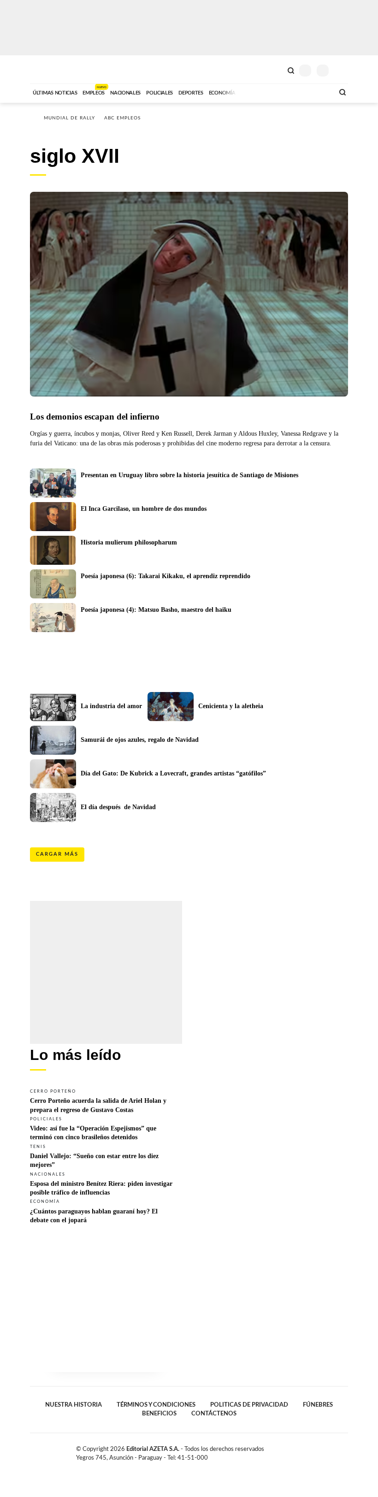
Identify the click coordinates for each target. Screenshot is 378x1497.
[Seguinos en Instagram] (344, 1451)
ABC (47, 69)
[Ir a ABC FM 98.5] (314, 91)
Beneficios (159, 1413)
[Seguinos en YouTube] (334, 1451)
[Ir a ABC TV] (253, 91)
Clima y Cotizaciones (275, 70)
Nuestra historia (73, 1405)
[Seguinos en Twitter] (325, 1451)
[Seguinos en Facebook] (315, 1451)
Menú (342, 70)
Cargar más (57, 854)
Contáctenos (213, 1413)
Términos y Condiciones (156, 1405)
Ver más (106, 1100)
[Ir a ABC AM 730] (278, 91)
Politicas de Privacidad (249, 1405)
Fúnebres (318, 1405)
